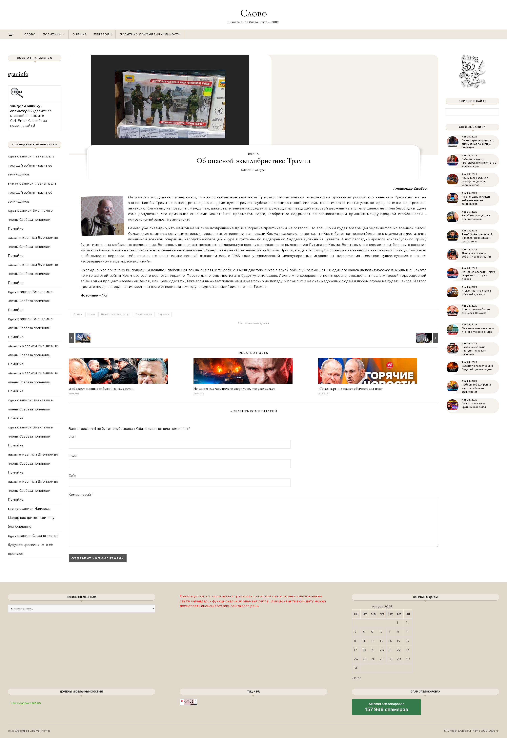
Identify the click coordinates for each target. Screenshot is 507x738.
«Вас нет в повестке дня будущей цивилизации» (477, 367)
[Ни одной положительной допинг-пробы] (429, 338)
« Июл (356, 678)
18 (364, 650)
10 (355, 641)
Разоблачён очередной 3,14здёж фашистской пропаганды (477, 238)
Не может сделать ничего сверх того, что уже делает (234, 388)
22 (399, 650)
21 (390, 650)
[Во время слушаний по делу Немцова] (78, 338)
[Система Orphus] (17, 97)
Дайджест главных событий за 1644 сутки (101, 388)
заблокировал (386, 708)
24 (356, 659)
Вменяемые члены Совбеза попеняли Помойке (30, 219)
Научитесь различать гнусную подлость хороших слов (475, 181)
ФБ (104, 295)
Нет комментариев (253, 323)
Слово (253, 13)
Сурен (262, 170)
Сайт (72, 475)
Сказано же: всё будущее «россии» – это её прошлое (33, 545)
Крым (91, 314)
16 (407, 641)
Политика (52, 34)
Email (73, 456)
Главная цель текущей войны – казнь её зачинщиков (31, 165)
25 (364, 659)
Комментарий (81, 494)
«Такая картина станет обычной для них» (350, 388)
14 (390, 641)
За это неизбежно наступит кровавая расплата (474, 351)
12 (372, 641)
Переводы (103, 34)
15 (398, 641)
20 (382, 650)
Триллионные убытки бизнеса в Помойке (476, 311)
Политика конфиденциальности (150, 34)
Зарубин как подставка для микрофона (476, 217)
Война (253, 154)
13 (381, 641)
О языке (79, 34)
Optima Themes (40, 730)
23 (408, 650)
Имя (72, 437)
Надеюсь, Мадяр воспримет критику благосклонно (31, 518)
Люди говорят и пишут (115, 314)
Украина (163, 314)
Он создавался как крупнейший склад (474, 405)
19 (372, 650)
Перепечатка (144, 314)
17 (355, 650)
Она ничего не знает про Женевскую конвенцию (478, 330)
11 (364, 641)
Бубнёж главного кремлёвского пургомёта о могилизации (479, 163)
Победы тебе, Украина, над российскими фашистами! (476, 388)
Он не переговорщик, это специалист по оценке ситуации (478, 144)
